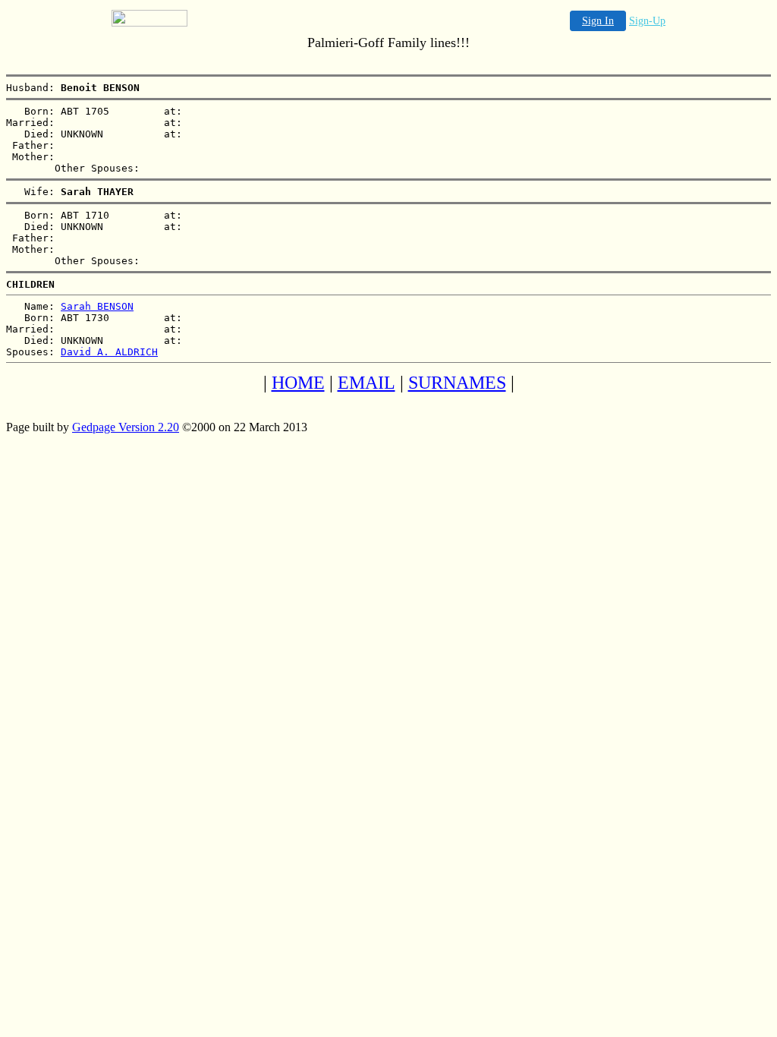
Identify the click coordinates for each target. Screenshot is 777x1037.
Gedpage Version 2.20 (125, 427)
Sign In (598, 21)
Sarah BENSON (97, 306)
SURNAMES (457, 382)
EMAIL (366, 382)
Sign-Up (647, 21)
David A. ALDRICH (109, 352)
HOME (298, 382)
